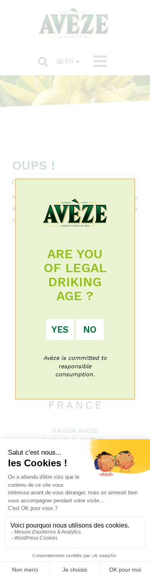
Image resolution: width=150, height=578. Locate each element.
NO (89, 329)
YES (60, 329)
